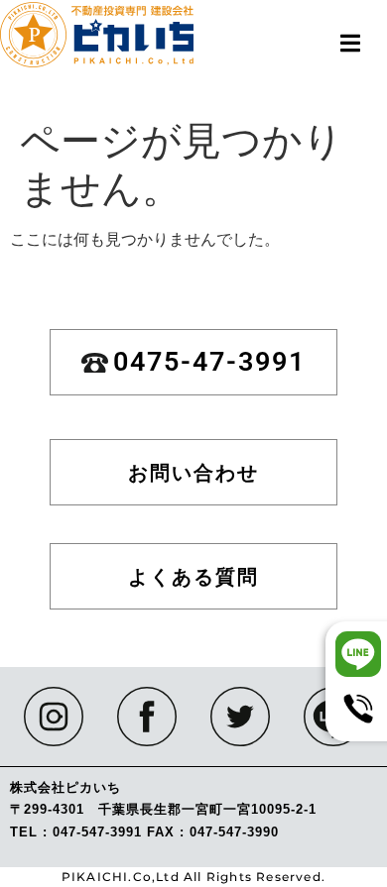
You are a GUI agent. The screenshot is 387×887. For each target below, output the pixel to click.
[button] (349, 43)
